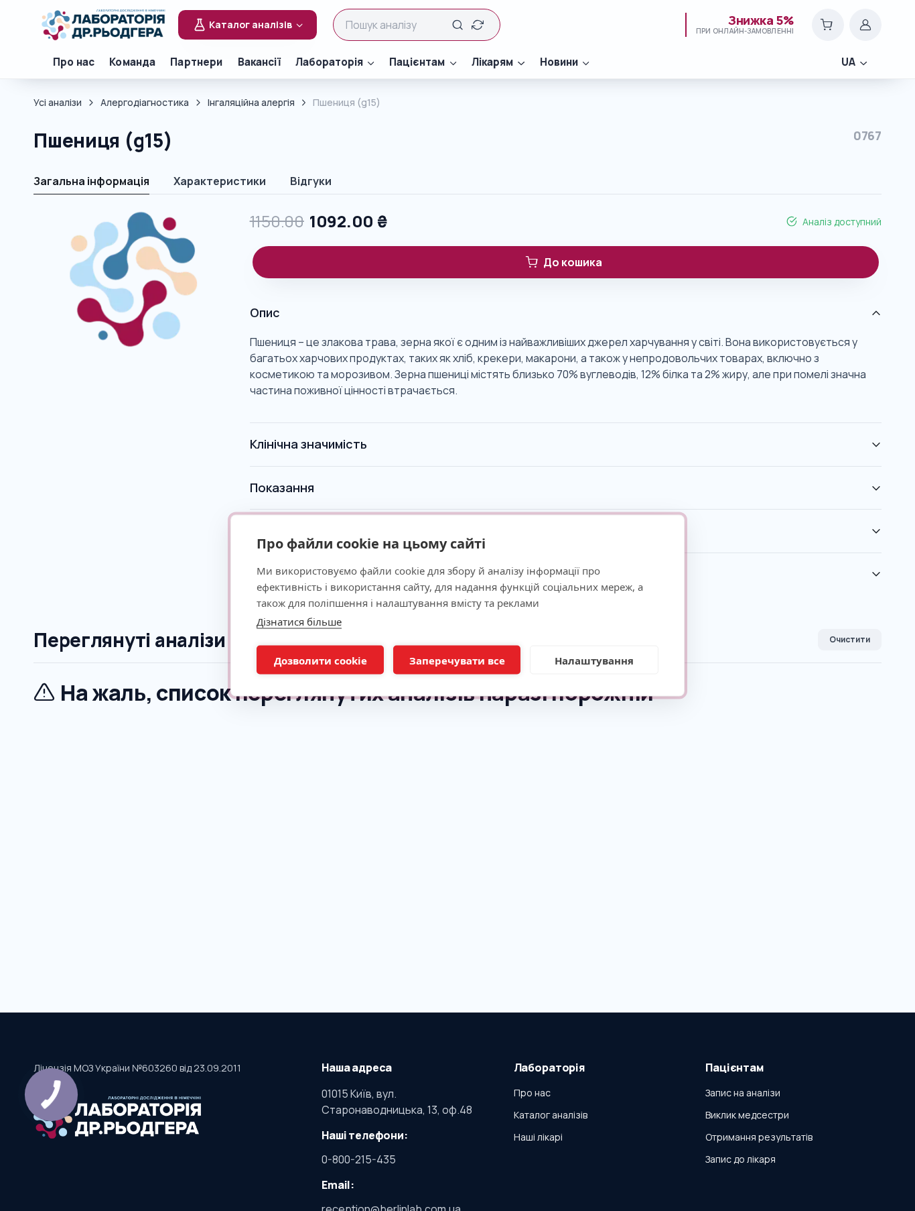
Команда (132, 62)
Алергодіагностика (144, 102)
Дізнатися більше (299, 621)
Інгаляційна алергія (251, 102)
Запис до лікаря (740, 1159)
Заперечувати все (457, 660)
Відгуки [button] (311, 181)
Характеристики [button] (219, 181)
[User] (865, 25)
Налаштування (594, 660)
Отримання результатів (759, 1137)
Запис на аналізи (742, 1092)
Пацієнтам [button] (417, 62)
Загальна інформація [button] (91, 181)
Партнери (196, 62)
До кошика (572, 262)
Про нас (73, 62)
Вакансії (259, 62)
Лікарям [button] (492, 62)
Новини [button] (559, 62)
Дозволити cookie (320, 660)
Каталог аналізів (550, 1114)
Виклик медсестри (747, 1114)
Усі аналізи (57, 102)
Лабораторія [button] (329, 62)
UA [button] (848, 62)
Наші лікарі (538, 1137)
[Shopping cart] (828, 25)
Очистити (849, 639)
